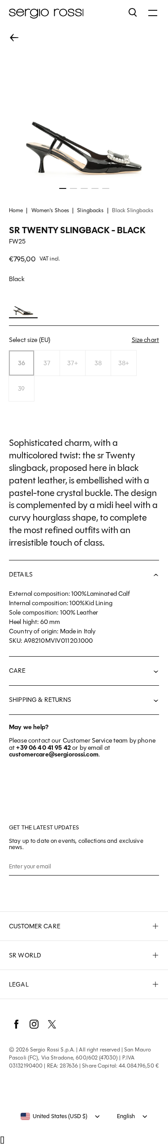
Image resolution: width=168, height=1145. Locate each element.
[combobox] (54, 1116)
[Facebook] (16, 1024)
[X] (52, 1024)
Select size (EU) (84, 339)
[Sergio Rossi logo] (64, 12)
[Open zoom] (84, 109)
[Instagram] (34, 1024)
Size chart (145, 340)
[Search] (133, 12)
